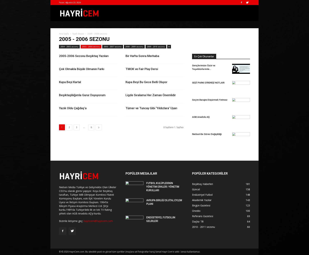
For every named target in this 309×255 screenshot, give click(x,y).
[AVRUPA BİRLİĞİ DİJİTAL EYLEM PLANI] (134, 205)
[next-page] (99, 127)
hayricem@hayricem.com (98, 221)
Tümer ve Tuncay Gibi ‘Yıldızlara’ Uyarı (151, 108)
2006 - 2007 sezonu (113, 46)
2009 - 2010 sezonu (156, 46)
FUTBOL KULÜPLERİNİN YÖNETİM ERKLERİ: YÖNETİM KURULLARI (162, 187)
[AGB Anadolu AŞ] (241, 121)
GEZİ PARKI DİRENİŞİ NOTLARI (208, 82)
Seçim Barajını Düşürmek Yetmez (209, 99)
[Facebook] (241, 2)
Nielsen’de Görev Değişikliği (207, 134)
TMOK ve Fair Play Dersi (142, 69)
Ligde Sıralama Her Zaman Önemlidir (151, 95)
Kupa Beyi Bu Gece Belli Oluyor (146, 82)
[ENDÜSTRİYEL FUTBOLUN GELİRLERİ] (134, 222)
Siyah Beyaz (78, 33)
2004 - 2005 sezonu (69, 46)
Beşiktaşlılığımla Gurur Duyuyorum (82, 95)
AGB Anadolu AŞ (201, 117)
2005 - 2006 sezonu (91, 46)
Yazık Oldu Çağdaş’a (73, 108)
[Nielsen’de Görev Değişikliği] (241, 135)
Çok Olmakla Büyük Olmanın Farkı (81, 69)
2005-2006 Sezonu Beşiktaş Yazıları (84, 56)
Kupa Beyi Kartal (70, 82)
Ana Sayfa (64, 33)
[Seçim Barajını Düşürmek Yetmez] (241, 102)
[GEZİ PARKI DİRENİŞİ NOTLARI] (241, 85)
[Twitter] (247, 2)
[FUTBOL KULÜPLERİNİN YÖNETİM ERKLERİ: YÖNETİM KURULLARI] (134, 187)
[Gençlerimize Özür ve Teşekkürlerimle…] (241, 69)
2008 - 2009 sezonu (134, 46)
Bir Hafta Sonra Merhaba (142, 56)
